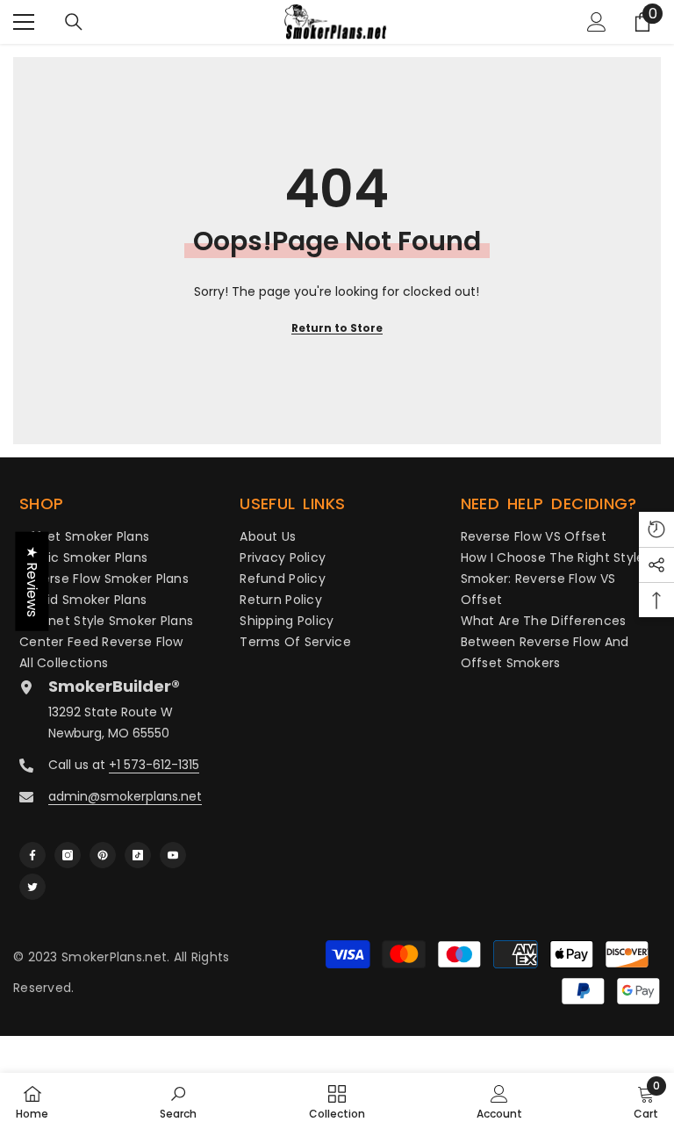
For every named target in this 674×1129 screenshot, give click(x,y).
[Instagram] (67, 855)
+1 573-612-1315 (154, 764)
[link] (178, 1100)
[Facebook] (32, 855)
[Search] (73, 21)
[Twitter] (32, 887)
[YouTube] (173, 855)
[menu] (23, 21)
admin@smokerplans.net (125, 796)
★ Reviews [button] (32, 581)
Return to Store (337, 327)
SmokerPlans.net (114, 957)
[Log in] (596, 22)
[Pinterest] (103, 855)
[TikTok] (138, 855)
